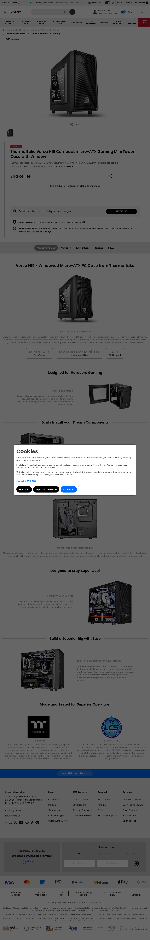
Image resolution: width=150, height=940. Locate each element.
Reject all (24, 489)
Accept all (68, 489)
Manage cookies (26, 481)
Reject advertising (46, 489)
